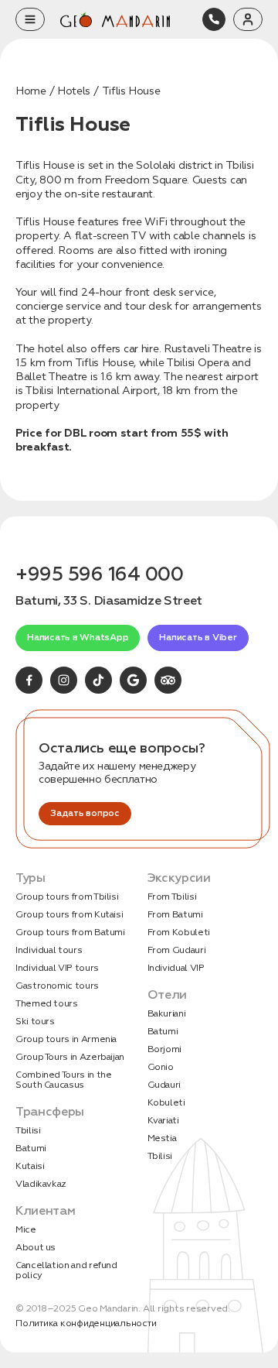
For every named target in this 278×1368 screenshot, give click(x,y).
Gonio (160, 1067)
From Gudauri (176, 950)
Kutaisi (29, 1166)
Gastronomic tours (57, 986)
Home (30, 91)
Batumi (30, 1148)
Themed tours (46, 1004)
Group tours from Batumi (70, 932)
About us (35, 1248)
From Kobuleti (178, 932)
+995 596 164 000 (99, 574)
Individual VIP (176, 968)
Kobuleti (166, 1103)
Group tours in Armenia (66, 1039)
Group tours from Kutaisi (69, 915)
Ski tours (35, 1022)
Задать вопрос (85, 813)
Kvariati (163, 1121)
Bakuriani (166, 1014)
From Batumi (175, 915)
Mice (25, 1230)
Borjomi (164, 1049)
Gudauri (164, 1085)
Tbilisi (27, 1131)
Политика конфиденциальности (86, 1323)
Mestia (162, 1138)
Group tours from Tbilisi (66, 897)
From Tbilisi (172, 897)
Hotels (73, 91)
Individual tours (48, 950)
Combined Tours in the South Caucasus (63, 1080)
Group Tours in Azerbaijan (69, 1057)
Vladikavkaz (40, 1184)
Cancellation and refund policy (66, 1270)
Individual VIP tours (57, 968)
